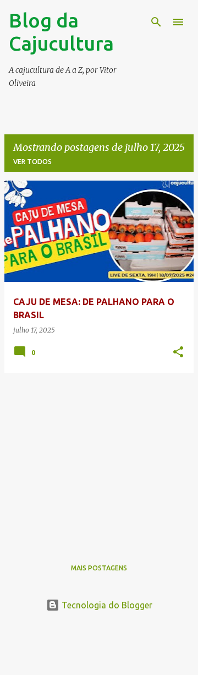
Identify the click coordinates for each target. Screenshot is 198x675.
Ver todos (32, 161)
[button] (178, 352)
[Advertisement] (99, 459)
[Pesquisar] (156, 22)
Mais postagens (99, 567)
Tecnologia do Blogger (105, 605)
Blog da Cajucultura (61, 32)
